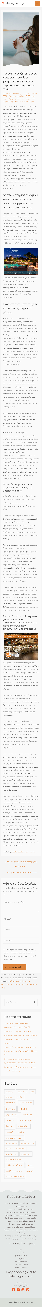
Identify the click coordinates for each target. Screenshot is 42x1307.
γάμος (13, 99)
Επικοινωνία (21, 1283)
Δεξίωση (21, 1259)
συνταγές (26, 1154)
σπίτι (8, 1148)
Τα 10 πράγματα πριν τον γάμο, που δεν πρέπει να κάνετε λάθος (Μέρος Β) (20, 1051)
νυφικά (9, 1132)
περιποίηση (11, 1143)
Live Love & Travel (21, 1264)
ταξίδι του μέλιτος (14, 1171)
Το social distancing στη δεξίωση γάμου (21, 1215)
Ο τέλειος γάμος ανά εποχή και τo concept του (21, 862)
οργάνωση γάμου (14, 1138)
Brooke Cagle (17, 852)
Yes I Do (21, 1253)
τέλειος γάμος (27, 101)
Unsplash (30, 852)
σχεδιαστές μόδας (14, 1159)
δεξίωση (10, 1120)
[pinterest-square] (23, 1290)
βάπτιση (10, 1109)
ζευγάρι (20, 99)
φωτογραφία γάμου (15, 1176)
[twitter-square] (28, 1290)
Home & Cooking (21, 1267)
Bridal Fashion (21, 1262)
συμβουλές (15, 101)
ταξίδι (30, 1165)
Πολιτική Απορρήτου (21, 1286)
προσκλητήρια (27, 1143)
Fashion (9, 1097)
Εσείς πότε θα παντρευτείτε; (21, 872)
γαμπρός (28, 1115)
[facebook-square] (14, 1290)
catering (9, 1092)
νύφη (21, 1132)
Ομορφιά (10, 1102)
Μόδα (20, 1097)
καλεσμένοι (23, 1126)
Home (21, 1250)
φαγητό (29, 1171)
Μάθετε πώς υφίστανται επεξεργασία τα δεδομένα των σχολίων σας (19, 984)
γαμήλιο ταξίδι (12, 1115)
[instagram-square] (18, 1290)
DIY (32, 1092)
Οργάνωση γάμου (21, 1256)
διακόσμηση (26, 1120)
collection (22, 1092)
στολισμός (20, 1148)
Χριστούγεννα (25, 1103)
